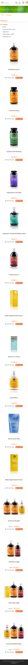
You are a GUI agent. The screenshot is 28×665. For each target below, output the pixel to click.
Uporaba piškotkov (14, 662)
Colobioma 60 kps (14, 110)
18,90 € (14, 485)
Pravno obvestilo (20, 661)
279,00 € (14, 362)
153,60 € (14, 649)
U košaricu (19, 77)
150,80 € (14, 526)
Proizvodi (8, 15)
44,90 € (14, 75)
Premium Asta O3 (14, 274)
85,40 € (14, 567)
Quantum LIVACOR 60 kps (13, 151)
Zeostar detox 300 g (14, 439)
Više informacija (10, 77)
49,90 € (14, 280)
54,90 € (14, 321)
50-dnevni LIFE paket (14, 521)
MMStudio (14, 663)
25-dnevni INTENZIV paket (14, 644)
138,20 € (14, 608)
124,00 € (14, 403)
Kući (2, 15)
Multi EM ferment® (13, 69)
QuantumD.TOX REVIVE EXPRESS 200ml (13, 233)
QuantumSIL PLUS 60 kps (14, 192)
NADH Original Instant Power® (14, 315)
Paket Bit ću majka (14, 562)
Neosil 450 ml (14, 398)
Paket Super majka (14, 603)
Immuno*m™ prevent (14, 356)
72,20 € (14, 444)
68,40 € (14, 157)
